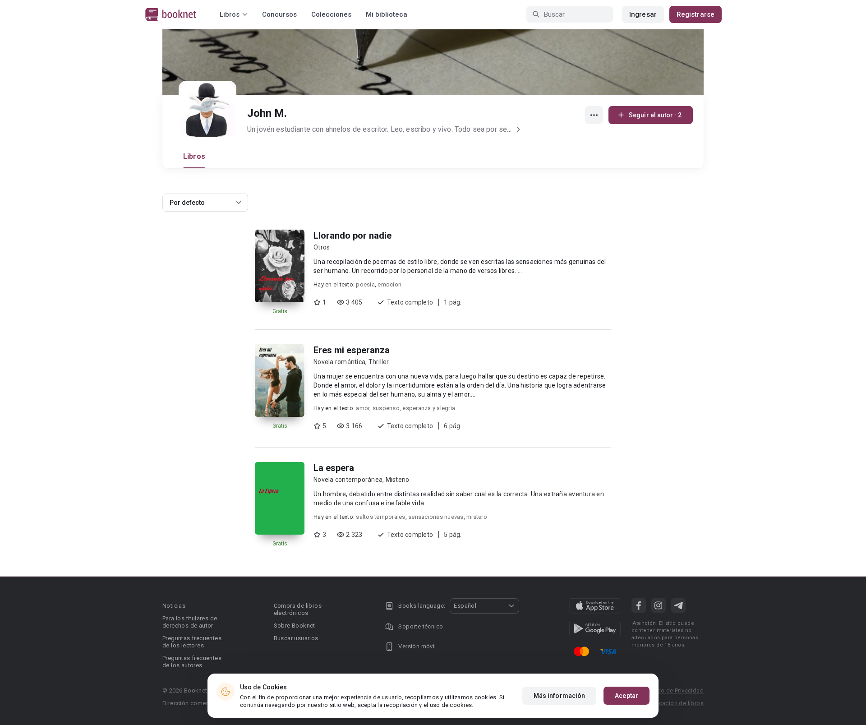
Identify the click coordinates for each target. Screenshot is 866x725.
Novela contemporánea (347, 479)
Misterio (398, 479)
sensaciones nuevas (436, 516)
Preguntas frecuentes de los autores (191, 662)
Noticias (173, 605)
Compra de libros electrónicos (298, 609)
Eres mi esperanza (351, 350)
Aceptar (626, 695)
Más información (559, 695)
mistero (476, 516)
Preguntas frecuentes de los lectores (191, 642)
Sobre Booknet (294, 625)
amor (362, 408)
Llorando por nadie (352, 235)
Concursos (279, 14)
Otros (321, 247)
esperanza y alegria (428, 408)
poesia (365, 284)
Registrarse (695, 14)
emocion (389, 284)
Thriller (379, 361)
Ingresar (643, 14)
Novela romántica (339, 361)
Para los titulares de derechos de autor (189, 622)
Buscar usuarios (296, 638)
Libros (194, 156)
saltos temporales (380, 516)
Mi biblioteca (386, 14)
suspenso (386, 408)
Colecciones (331, 14)
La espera (333, 467)
